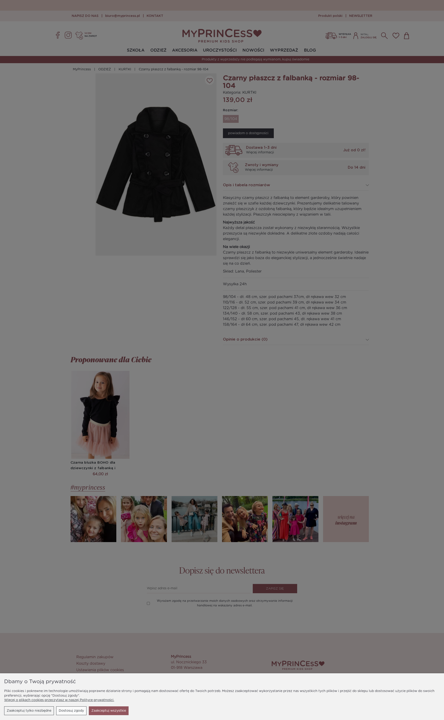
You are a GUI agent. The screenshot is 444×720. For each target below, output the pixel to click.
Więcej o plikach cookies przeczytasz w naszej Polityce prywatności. (59, 700)
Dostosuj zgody (71, 710)
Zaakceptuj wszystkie (108, 710)
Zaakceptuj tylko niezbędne (29, 710)
